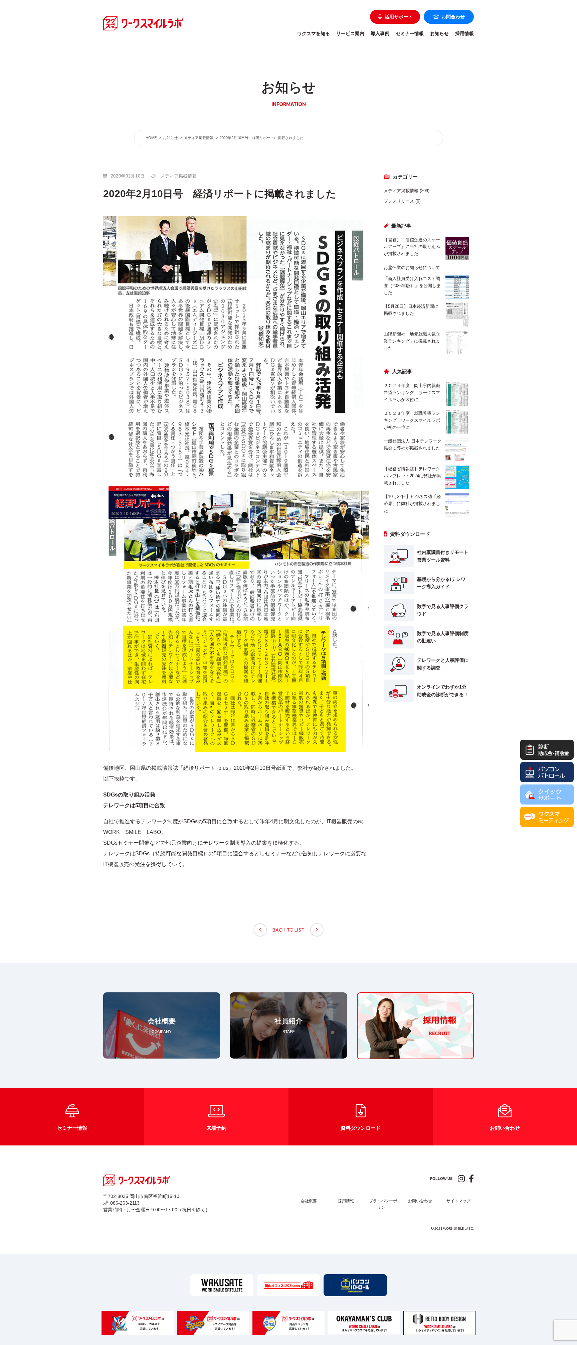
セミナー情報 (410, 33)
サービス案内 (350, 33)
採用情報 (464, 33)
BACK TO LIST (288, 930)
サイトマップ (458, 1201)
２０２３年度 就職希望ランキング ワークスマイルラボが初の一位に (412, 420)
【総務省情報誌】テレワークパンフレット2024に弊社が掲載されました (412, 475)
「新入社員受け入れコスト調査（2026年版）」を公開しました (412, 285)
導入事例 (380, 33)
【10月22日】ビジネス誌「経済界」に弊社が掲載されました (412, 503)
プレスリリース (399, 201)
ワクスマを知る (313, 33)
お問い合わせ (420, 1201)
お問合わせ (453, 16)
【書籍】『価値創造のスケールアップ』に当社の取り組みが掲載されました (412, 246)
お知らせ (439, 33)
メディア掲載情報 (401, 190)
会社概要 (309, 1201)
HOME (151, 138)
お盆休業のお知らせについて (412, 267)
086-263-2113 (125, 1203)
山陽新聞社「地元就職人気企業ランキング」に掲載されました (412, 341)
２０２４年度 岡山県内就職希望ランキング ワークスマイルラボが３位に (412, 392)
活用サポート (399, 16)
